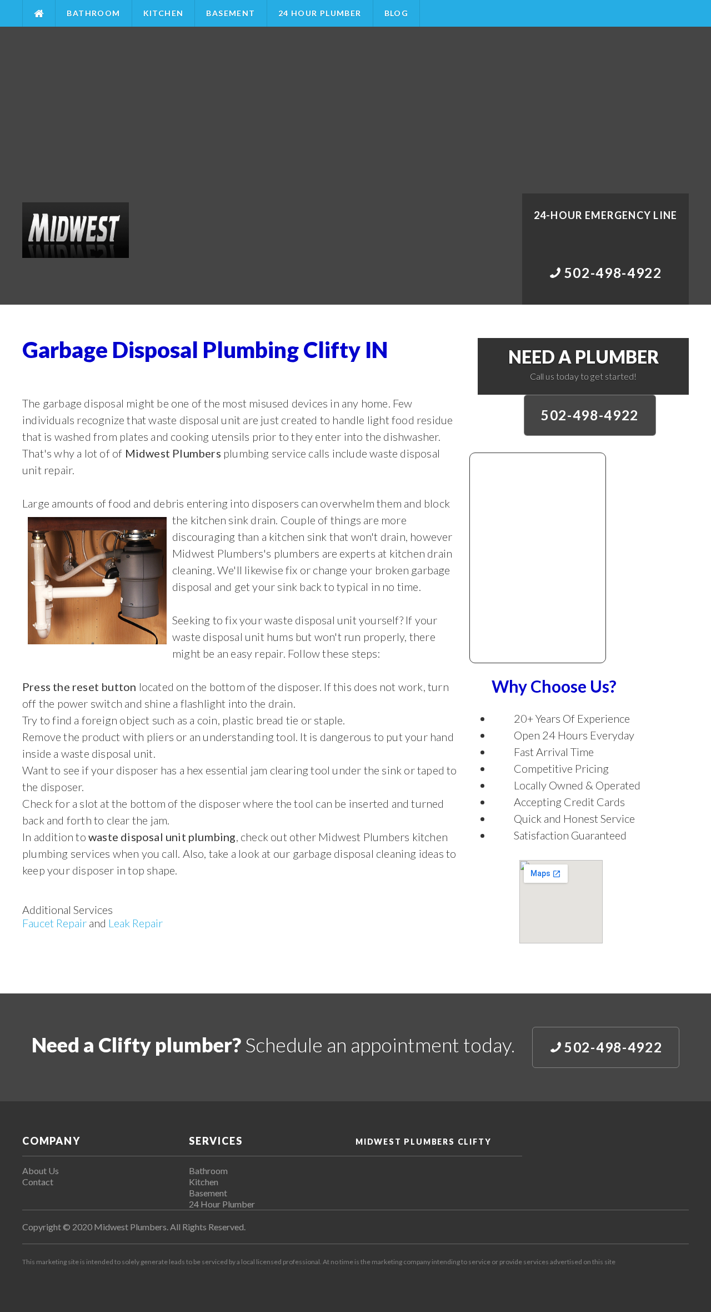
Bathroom (93, 13)
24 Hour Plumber (320, 13)
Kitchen (163, 13)
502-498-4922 (590, 415)
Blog (396, 13)
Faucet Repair (54, 923)
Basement (230, 13)
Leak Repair (135, 923)
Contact (37, 1181)
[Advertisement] (355, 110)
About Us (40, 1170)
